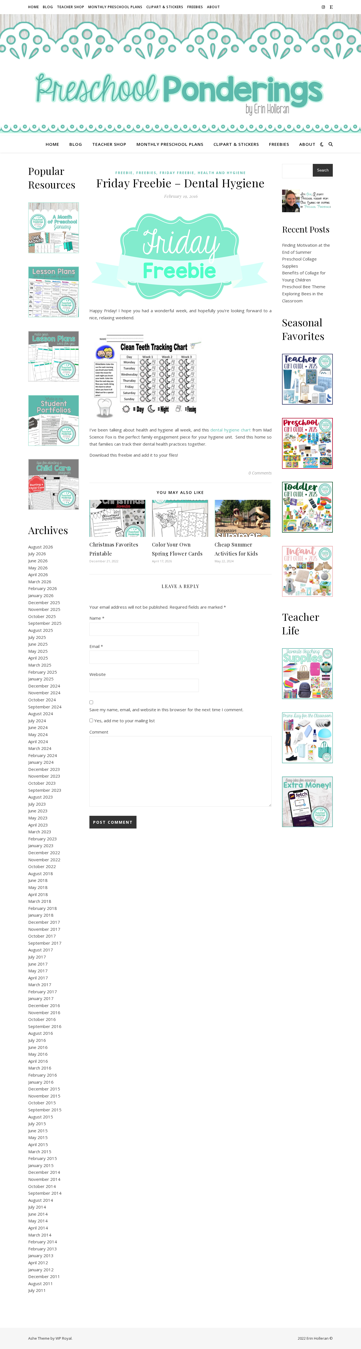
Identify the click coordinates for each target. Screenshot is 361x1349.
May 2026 (38, 568)
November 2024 (44, 692)
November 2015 (44, 1096)
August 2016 (40, 1033)
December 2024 (44, 686)
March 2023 (39, 831)
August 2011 (40, 1283)
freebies (146, 172)
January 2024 (41, 762)
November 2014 (44, 1179)
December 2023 (44, 769)
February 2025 (42, 672)
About (213, 7)
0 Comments (260, 473)
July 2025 (37, 637)
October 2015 (42, 1102)
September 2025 (44, 623)
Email (96, 646)
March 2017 (39, 984)
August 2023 (40, 797)
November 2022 (44, 859)
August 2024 (40, 713)
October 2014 (42, 1186)
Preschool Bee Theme (303, 286)
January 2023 (41, 845)
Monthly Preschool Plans (115, 7)
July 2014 (37, 1207)
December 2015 (44, 1089)
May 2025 (38, 651)
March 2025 (39, 665)
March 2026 (39, 581)
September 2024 (44, 707)
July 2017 (37, 957)
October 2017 (42, 936)
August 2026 (40, 547)
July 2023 (37, 804)
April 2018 (38, 894)
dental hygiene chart (230, 430)
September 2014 (44, 1193)
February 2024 (42, 755)
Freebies (195, 7)
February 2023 (42, 839)
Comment (98, 732)
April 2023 (38, 825)
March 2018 (39, 901)
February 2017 (42, 991)
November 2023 (44, 776)
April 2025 (38, 658)
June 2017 (38, 964)
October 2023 (42, 783)
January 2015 (41, 1165)
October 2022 (42, 866)
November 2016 (44, 1012)
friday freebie (177, 172)
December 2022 (44, 852)
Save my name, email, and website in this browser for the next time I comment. (166, 709)
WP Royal (64, 1338)
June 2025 (38, 644)
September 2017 (44, 943)
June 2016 (38, 1047)
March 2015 (39, 1151)
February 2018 (42, 908)
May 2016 (38, 1054)
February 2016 (42, 1075)
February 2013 (42, 1249)
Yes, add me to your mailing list (124, 720)
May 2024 (38, 734)
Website (97, 674)
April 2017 (38, 978)
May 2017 (38, 970)
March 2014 (39, 1235)
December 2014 (44, 1172)
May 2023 (38, 818)
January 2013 (41, 1255)
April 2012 (38, 1262)
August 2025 (40, 630)
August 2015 (40, 1117)
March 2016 (39, 1068)
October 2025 (42, 616)
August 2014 (40, 1200)
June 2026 (38, 560)
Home (33, 7)
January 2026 (41, 595)
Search (323, 170)
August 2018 (40, 873)
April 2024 (38, 741)
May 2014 (38, 1221)
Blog (48, 7)
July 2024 (37, 720)
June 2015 (38, 1130)
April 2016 (38, 1061)
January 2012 (41, 1269)
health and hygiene (222, 172)
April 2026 (38, 574)
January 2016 (41, 1082)
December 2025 (44, 602)
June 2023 (38, 811)
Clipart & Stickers (164, 7)
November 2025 (44, 609)
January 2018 (41, 915)
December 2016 (44, 1005)
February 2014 (42, 1241)
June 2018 (38, 880)
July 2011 (37, 1290)
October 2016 (42, 1019)
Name (96, 618)
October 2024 (42, 699)
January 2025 (41, 679)
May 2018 (38, 887)
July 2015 (37, 1123)
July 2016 (37, 1040)
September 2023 (44, 790)
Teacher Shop (70, 7)
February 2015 (42, 1158)
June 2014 (38, 1214)
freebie (124, 172)
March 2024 (39, 748)
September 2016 (44, 1026)
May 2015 (38, 1137)
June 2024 (38, 727)
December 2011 (44, 1276)
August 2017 (40, 950)
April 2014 (38, 1228)
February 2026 (42, 588)
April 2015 (38, 1144)
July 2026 (37, 553)
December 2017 (44, 922)
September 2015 (44, 1109)
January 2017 (41, 998)
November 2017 (44, 929)
